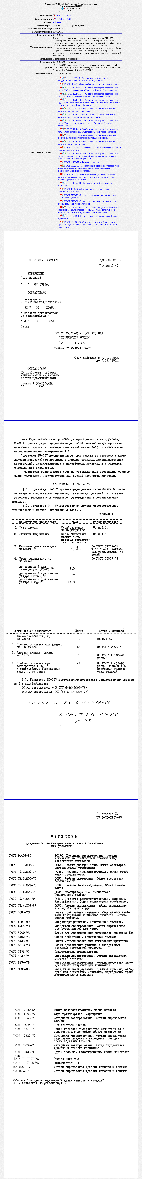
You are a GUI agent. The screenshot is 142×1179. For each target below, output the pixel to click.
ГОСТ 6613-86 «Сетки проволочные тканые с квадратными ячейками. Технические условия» (84, 79)
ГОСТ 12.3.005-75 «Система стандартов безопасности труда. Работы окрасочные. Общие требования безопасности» (88, 89)
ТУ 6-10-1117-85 (63, 15)
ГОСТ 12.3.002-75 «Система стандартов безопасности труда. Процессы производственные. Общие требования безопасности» (88, 123)
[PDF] (65, 9)
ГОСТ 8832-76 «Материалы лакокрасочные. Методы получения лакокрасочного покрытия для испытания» (87, 136)
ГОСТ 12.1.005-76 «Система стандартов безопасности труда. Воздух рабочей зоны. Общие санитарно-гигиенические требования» (88, 224)
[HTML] (63, 78)
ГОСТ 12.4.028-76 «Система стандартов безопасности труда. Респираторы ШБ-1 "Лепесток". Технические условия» (88, 130)
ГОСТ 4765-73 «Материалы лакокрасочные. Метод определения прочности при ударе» (86, 109)
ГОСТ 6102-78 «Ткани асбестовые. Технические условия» (92, 84)
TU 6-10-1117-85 (63, 19)
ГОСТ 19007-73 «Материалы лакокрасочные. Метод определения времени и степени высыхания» (87, 115)
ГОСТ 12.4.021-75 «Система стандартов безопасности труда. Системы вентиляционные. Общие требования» (88, 95)
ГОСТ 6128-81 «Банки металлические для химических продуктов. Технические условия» (87, 202)
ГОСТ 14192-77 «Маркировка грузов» (82, 162)
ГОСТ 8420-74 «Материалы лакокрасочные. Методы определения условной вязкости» (87, 142)
